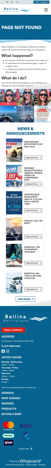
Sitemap (41, 464)
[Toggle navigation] (46, 9)
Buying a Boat (11, 414)
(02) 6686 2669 (12, 345)
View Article (32, 157)
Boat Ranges (10, 398)
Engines (7, 403)
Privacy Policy (31, 464)
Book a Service (13, 329)
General (7, 393)
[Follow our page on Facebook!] (3, 352)
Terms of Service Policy (15, 464)
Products (8, 408)
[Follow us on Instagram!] (8, 352)
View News (24, 299)
